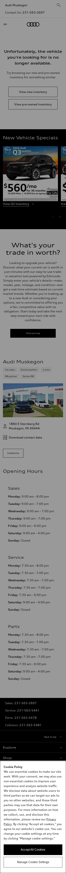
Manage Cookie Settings (33, 862)
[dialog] (33, 817)
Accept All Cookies (33, 849)
